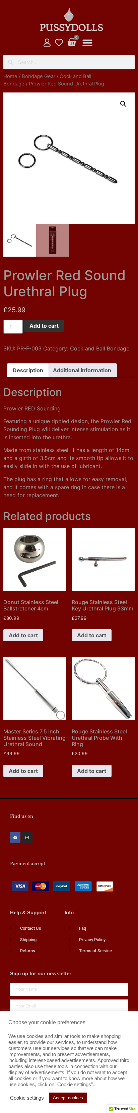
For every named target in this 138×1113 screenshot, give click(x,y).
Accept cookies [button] (68, 1097)
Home (10, 76)
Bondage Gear (38, 76)
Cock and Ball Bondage (99, 348)
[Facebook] (15, 837)
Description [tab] (28, 370)
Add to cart (44, 325)
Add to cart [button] (23, 635)
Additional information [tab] (82, 370)
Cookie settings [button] (27, 1098)
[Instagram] (27, 837)
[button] (87, 43)
